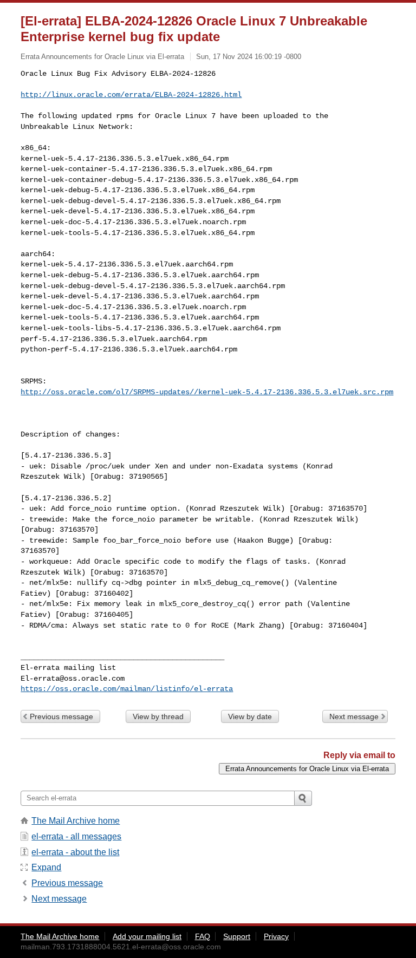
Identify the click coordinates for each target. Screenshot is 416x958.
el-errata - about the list (75, 852)
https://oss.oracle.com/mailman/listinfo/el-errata (127, 689)
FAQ (202, 936)
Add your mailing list (147, 936)
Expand (46, 867)
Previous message (61, 716)
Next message (354, 716)
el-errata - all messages (76, 836)
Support (236, 936)
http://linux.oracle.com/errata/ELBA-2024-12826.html (131, 94)
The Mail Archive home (75, 820)
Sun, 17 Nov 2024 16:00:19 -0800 (248, 57)
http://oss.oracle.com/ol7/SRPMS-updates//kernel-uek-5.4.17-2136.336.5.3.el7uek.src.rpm (207, 392)
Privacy (276, 936)
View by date (250, 716)
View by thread (158, 716)
